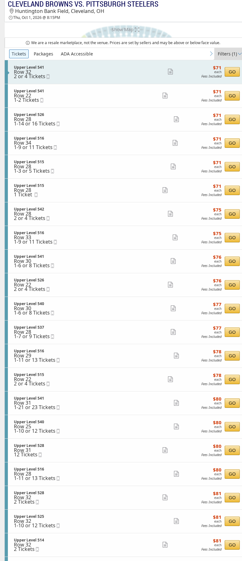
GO (232, 71)
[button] (170, 72)
